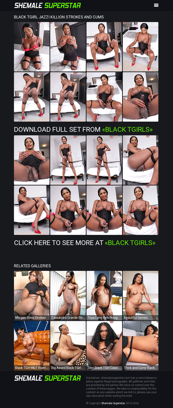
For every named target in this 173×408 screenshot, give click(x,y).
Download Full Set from (83, 129)
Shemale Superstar (113, 403)
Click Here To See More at (84, 243)
